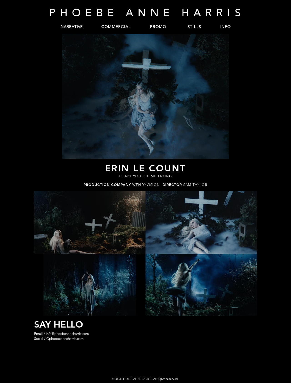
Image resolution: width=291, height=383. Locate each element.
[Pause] (40, 152)
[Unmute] (48, 152)
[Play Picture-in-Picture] (243, 152)
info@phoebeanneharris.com (67, 333)
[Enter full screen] (251, 152)
